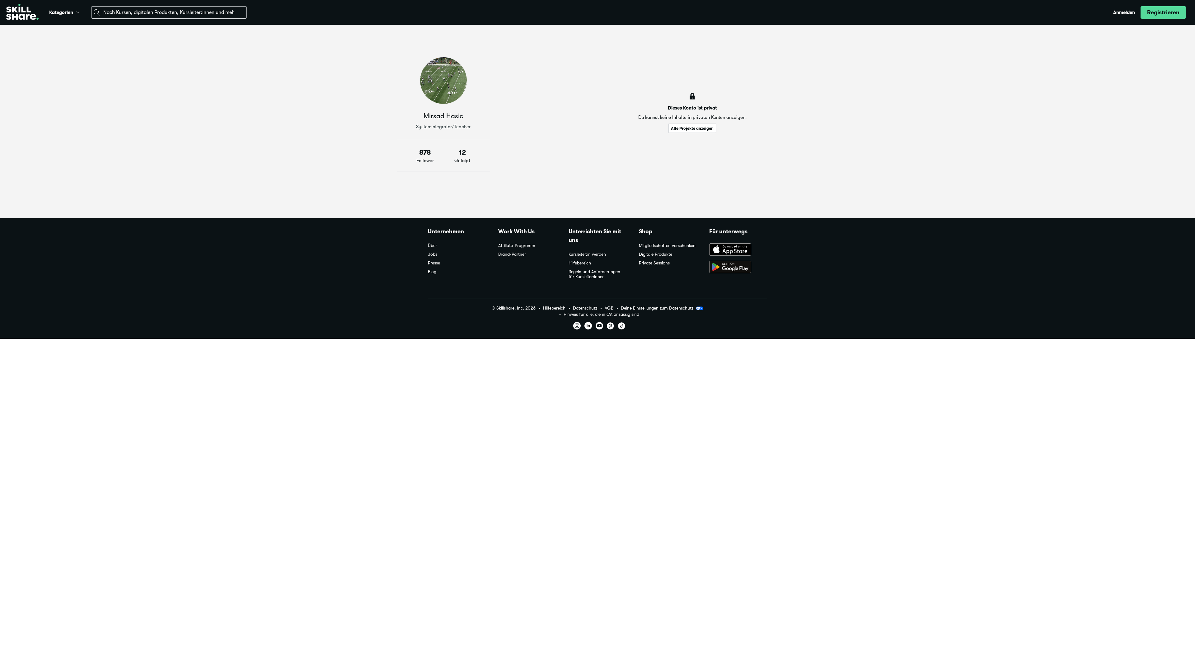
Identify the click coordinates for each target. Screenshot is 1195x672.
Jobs (432, 254)
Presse (434, 263)
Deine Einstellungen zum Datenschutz (657, 308)
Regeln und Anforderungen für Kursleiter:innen (594, 274)
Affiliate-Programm (516, 245)
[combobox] (169, 12)
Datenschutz (585, 308)
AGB (609, 308)
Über (432, 245)
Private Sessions (654, 263)
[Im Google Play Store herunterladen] (738, 267)
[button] (77, 11)
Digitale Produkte (655, 254)
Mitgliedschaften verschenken (667, 245)
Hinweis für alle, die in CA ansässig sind (601, 314)
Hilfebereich (580, 263)
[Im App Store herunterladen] (738, 250)
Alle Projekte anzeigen (692, 128)
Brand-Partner (512, 254)
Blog (432, 271)
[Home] (22, 12)
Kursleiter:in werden (587, 254)
